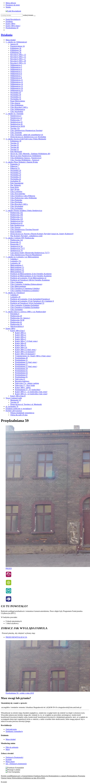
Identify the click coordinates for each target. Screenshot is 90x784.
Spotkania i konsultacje (14, 731)
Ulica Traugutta (16, 133)
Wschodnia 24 (15, 175)
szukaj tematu (28, 15)
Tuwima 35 (14, 145)
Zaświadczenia (11, 729)
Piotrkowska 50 (16, 324)
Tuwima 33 (14, 143)
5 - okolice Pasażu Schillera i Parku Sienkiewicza (24, 211)
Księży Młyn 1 (20, 333)
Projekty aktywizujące (14, 411)
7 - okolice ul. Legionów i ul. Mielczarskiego (22, 257)
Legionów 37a (15, 261)
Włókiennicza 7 (16, 76)
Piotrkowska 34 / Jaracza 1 (20, 318)
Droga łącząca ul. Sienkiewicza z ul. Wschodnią (28, 137)
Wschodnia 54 (15, 99)
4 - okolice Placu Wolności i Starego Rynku (22, 162)
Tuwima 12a (15, 128)
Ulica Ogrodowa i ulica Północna (22, 196)
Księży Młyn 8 (20, 343)
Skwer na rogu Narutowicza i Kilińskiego (25, 156)
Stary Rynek (14, 189)
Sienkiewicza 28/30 (17, 126)
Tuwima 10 (14, 402)
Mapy (8, 749)
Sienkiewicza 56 (16, 246)
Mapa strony (10, 762)
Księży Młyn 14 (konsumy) (25, 352)
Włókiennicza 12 (16, 82)
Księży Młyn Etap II (17, 396)
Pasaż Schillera (15, 232)
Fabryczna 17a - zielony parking (27, 383)
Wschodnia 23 (15, 173)
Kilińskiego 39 (15, 141)
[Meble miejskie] (8, 593)
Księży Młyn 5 (20, 339)
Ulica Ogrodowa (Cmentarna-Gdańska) (25, 288)
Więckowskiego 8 (17, 326)
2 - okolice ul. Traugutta (14, 114)
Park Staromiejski (16, 183)
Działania (9, 21)
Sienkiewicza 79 (16, 251)
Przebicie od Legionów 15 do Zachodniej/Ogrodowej (30, 299)
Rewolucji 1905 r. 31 (18, 63)
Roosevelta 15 (15, 242)
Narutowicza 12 (16, 118)
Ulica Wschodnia (16, 111)
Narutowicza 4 (15, 116)
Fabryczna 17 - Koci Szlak (25, 385)
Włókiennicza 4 (16, 69)
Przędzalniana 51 (21, 360)
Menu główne (11, 3)
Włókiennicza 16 (16, 88)
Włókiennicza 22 (16, 90)
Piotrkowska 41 (16, 322)
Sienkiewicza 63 (16, 223)
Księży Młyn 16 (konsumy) (25, 354)
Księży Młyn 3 (20, 337)
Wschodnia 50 (15, 95)
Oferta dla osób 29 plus (19, 415)
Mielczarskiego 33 (17, 272)
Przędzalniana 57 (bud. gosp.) (26, 366)
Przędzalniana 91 (21, 377)
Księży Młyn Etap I (13, 26)
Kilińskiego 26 (15, 48)
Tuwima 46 (14, 147)
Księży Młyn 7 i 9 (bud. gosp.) (26, 341)
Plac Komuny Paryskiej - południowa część (26, 236)
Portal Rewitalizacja (13, 19)
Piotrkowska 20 (16, 316)
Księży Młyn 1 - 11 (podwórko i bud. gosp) (31, 392)
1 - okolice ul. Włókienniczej (16, 42)
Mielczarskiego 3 (16, 265)
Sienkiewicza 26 (16, 124)
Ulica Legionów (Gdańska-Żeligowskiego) (26, 284)
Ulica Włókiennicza (17, 109)
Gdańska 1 (14, 259)
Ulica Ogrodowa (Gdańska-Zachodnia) (24, 307)
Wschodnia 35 (15, 177)
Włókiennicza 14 (16, 84)
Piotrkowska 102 (16, 213)
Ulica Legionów (16, 192)
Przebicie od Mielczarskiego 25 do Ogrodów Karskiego (31, 276)
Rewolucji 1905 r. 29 (18, 61)
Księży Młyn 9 (20, 345)
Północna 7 (14, 166)
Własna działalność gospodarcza (22, 413)
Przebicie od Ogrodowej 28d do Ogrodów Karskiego (30, 280)
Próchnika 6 (14, 314)
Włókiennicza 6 (16, 74)
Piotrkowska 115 (16, 217)
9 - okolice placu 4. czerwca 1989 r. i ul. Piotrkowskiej (26, 312)
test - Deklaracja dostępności (16, 764)
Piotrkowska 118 (16, 219)
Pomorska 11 (15, 164)
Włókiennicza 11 (16, 80)
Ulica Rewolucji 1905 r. (19, 107)
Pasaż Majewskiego (17, 101)
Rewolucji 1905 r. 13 (18, 55)
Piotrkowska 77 (16, 120)
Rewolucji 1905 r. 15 (18, 57)
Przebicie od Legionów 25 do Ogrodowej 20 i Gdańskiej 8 (32, 301)
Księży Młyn (10, 24)
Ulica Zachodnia (16, 208)
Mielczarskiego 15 (17, 267)
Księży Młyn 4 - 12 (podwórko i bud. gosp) (31, 394)
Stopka (8, 7)
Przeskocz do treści (13, 5)
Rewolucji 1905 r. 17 (18, 59)
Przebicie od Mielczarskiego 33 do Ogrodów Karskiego (31, 274)
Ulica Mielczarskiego (18, 286)
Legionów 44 (15, 263)
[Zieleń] (8, 585)
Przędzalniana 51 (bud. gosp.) (26, 362)
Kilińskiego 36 (15, 52)
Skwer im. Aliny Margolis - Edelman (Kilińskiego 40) (30, 154)
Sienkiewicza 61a (16, 221)
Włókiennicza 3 (16, 67)
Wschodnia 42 (15, 179)
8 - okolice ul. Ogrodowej (15, 293)
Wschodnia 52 (15, 97)
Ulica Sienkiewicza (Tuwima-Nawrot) (24, 229)
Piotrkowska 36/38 (17, 320)
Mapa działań (11, 40)
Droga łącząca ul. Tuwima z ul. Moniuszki (26, 404)
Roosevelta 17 (15, 244)
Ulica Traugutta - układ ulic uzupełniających (26, 135)
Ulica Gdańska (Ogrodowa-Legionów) (24, 291)
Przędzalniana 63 (21, 373)
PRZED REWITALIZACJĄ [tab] (16, 637)
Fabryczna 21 (20, 379)
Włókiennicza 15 (16, 86)
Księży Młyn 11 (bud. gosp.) (25, 350)
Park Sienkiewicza (17, 225)
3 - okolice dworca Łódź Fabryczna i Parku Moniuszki (26, 139)
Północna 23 (15, 168)
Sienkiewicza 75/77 (17, 248)
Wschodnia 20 (15, 170)
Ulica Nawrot (15, 227)
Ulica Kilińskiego (16, 105)
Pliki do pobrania (12, 747)
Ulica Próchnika (16, 202)
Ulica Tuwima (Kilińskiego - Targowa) (24, 160)
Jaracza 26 (14, 44)
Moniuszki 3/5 (15, 400)
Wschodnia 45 (15, 93)
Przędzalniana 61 (21, 371)
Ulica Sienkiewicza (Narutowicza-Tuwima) (26, 130)
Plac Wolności (15, 185)
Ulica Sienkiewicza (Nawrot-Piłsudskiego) (26, 255)
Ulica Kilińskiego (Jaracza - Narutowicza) (25, 158)
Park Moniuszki (16, 152)
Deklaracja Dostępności (14, 757)
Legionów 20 (15, 297)
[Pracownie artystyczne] (8, 601)
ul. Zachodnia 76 (12, 406)
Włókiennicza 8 (16, 78)
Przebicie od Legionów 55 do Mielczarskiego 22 (28, 278)
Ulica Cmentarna (16, 282)
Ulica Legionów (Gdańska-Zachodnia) (24, 305)
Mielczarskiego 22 (17, 270)
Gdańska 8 (14, 295)
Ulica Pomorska (16, 200)
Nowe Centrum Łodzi (14, 398)
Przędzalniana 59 (12, 28)
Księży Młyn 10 (21, 347)
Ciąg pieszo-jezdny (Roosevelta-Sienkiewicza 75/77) (29, 253)
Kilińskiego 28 (15, 50)
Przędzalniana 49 (21, 358)
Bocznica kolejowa (22, 381)
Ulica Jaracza (15, 103)
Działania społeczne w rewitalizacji (19, 409)
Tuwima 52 (14, 149)
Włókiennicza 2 (16, 65)
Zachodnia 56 (15, 181)
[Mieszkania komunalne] (8, 577)
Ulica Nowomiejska (17, 194)
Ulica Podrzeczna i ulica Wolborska (23, 198)
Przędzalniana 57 (21, 364)
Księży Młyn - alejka (22, 387)
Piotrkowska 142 (16, 240)
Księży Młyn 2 (20, 335)
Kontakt (9, 759)
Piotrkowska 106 (16, 215)
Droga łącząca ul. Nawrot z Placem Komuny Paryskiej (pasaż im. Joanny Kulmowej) (41, 234)
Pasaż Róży (14, 187)
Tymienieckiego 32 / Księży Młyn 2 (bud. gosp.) (33, 356)
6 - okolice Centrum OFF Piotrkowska (20, 238)
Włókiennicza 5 (16, 71)
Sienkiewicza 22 (16, 122)
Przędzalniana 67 (21, 375)
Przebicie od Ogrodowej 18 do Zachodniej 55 (27, 303)
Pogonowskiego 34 (17, 46)
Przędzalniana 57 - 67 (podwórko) (27, 390)
